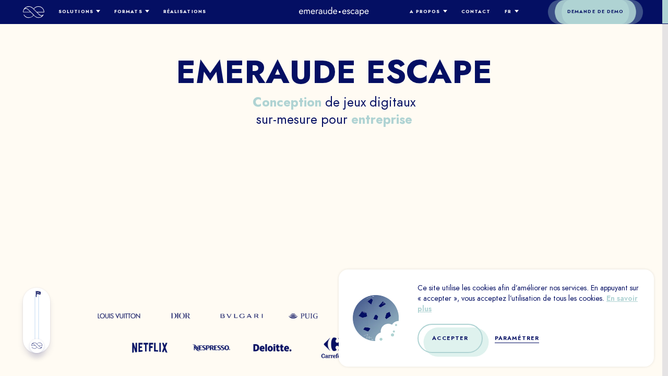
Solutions (75, 11)
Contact (476, 11)
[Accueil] (33, 12)
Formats (128, 11)
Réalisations (184, 11)
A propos (425, 11)
